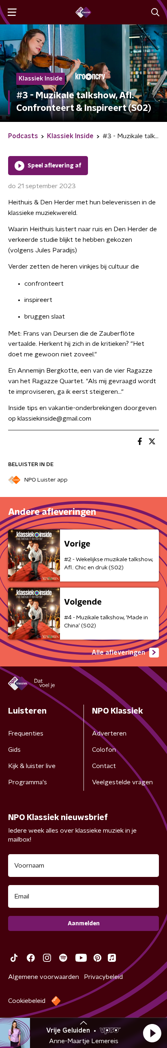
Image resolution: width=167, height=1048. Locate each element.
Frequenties (25, 733)
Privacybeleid (103, 977)
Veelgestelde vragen (122, 782)
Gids (14, 749)
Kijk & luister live (32, 766)
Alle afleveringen (118, 652)
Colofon (104, 749)
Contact (104, 766)
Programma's (27, 782)
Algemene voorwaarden (43, 977)
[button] (152, 1033)
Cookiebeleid (26, 1001)
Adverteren (109, 733)
